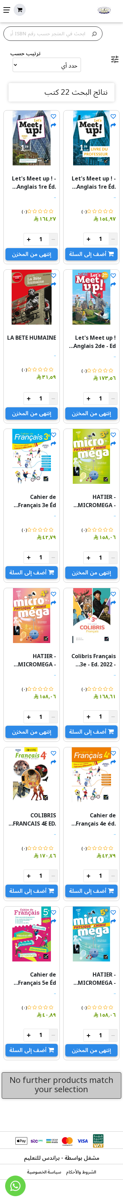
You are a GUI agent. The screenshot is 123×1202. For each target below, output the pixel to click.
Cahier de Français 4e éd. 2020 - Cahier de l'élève (94, 820)
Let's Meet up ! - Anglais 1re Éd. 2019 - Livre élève (32, 183)
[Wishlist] (113, 116)
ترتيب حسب (25, 53)
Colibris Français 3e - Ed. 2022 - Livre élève (93, 660)
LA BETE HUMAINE (31, 338)
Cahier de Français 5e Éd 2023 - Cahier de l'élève (34, 979)
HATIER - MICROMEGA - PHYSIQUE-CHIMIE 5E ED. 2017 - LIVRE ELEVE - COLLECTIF (92, 979)
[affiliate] (113, 125)
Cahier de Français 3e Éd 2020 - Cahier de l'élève (34, 501)
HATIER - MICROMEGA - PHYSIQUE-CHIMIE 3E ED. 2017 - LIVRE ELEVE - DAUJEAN (92, 501)
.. (115, 196)
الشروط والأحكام (81, 1172)
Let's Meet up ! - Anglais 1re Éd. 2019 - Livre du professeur (94, 183)
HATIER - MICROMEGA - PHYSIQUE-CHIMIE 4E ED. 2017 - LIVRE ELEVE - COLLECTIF (32, 660)
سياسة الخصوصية (44, 1172)
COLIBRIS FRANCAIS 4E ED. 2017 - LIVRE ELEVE (32, 820)
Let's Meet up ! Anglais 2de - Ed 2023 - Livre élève (92, 342)
